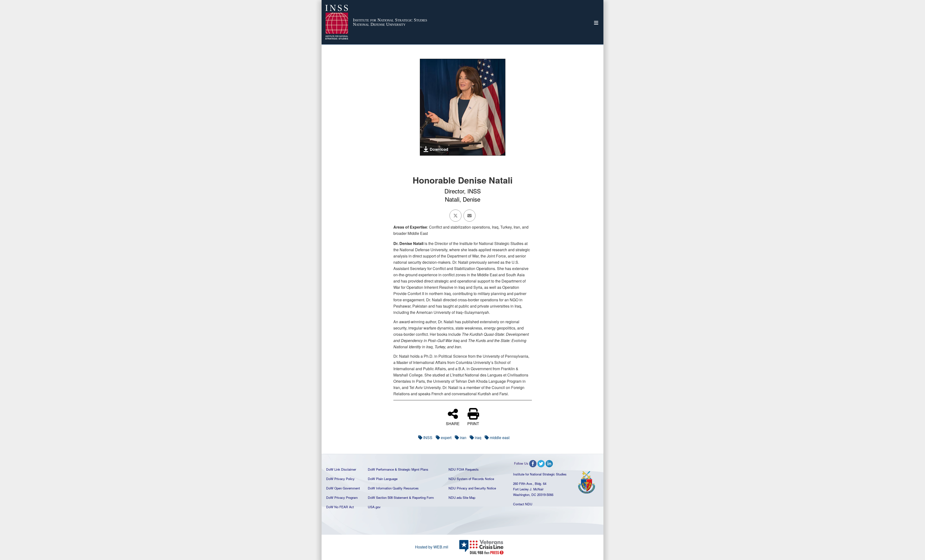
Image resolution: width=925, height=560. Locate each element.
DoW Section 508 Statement (388, 497)
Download (439, 149)
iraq (478, 437)
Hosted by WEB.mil (431, 547)
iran (463, 437)
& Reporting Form (421, 497)
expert (446, 437)
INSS (427, 437)
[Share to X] (455, 216)
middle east (499, 437)
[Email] (469, 216)
